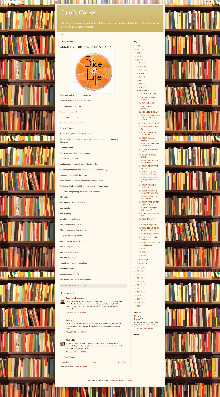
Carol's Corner (78, 12)
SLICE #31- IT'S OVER (147, 93)
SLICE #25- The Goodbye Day (148, 127)
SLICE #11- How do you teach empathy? (148, 208)
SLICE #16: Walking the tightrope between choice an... (149, 179)
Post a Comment (69, 357)
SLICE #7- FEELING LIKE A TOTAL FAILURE (149, 229)
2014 (139, 281)
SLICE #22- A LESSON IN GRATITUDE (149, 144)
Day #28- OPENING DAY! (149, 112)
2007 (139, 306)
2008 (139, 302)
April (141, 87)
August (142, 73)
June (141, 80)
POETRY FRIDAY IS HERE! (147, 107)
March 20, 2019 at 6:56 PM (76, 352)
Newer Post (65, 362)
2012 (139, 288)
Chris (68, 340)
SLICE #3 (142, 248)
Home (61, 34)
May (141, 83)
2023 (139, 46)
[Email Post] (84, 285)
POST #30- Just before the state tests (148, 98)
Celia (68, 320)
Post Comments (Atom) (78, 366)
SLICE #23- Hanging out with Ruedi (148, 139)
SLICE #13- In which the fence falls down (148, 197)
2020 (139, 56)
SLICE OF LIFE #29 (146, 103)
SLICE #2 (142, 252)
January (142, 263)
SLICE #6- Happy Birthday (149, 233)
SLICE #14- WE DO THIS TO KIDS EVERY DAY (149, 192)
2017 (139, 271)
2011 (139, 292)
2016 (139, 274)
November (143, 66)
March (141, 90)
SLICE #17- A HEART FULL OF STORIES (147, 173)
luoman (114, 380)
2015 (139, 278)
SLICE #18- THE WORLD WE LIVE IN (149, 167)
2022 (139, 49)
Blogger (129, 380)
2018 (139, 267)
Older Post (122, 362)
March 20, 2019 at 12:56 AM (76, 332)
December (143, 63)
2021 (139, 53)
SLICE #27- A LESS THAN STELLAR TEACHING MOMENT (149, 117)
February (142, 259)
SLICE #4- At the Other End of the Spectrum (149, 244)
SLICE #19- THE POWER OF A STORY (148, 161)
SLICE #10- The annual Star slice (149, 214)
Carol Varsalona (72, 298)
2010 (139, 295)
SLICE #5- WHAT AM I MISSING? (148, 238)
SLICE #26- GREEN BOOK (149, 123)
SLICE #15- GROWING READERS (147, 186)
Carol (139, 316)
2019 (139, 60)
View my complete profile (143, 328)
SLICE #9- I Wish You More (147, 220)
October (142, 70)
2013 (139, 285)
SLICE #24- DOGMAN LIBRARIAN (147, 133)
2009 (139, 299)
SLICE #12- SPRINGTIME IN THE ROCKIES (149, 203)
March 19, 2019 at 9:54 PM (76, 312)
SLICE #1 (142, 255)
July (141, 77)
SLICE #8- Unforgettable (148, 224)
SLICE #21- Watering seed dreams (148, 150)
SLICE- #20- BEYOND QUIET (147, 156)
